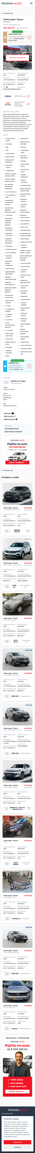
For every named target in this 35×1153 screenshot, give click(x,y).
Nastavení (17, 1147)
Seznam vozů (8, 13)
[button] (10, 419)
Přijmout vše (17, 1142)
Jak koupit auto (11, 1038)
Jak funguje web (23, 1038)
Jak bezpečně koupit (12, 428)
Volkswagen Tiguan (10, 508)
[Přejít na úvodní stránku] (11, 3)
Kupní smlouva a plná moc (13, 431)
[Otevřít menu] (31, 3)
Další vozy (7, 413)
